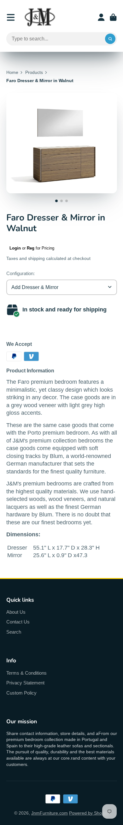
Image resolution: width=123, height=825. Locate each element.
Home (12, 72)
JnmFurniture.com (49, 813)
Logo (40, 17)
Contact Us (18, 621)
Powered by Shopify (89, 813)
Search (13, 632)
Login (15, 248)
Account (101, 17)
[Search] (110, 38)
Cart (113, 17)
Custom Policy (21, 693)
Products (34, 72)
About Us (16, 612)
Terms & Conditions (26, 673)
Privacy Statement (25, 682)
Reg (30, 248)
